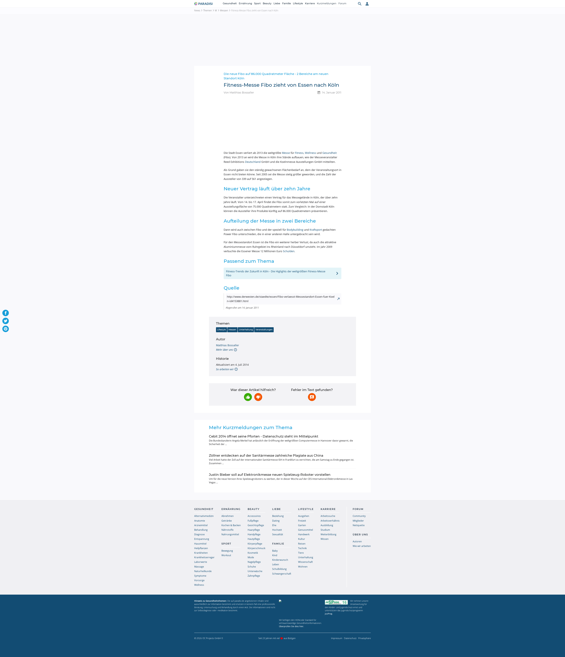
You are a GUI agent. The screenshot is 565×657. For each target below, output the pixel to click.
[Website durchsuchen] (359, 3)
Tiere (301, 552)
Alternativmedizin (204, 516)
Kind (274, 555)
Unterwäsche (255, 571)
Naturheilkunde (203, 571)
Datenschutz (350, 638)
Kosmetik (253, 552)
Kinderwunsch (280, 559)
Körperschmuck (256, 548)
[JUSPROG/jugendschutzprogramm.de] (336, 602)
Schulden (288, 251)
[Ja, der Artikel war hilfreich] (248, 397)
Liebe (277, 3)
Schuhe (252, 566)
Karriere (310, 3)
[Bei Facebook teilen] (5, 313)
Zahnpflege (254, 575)
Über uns (360, 534)
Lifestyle (298, 3)
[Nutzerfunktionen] (367, 3)
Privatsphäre (364, 638)
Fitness (299, 153)
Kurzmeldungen (326, 3)
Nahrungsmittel (230, 534)
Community (359, 516)
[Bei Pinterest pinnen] (5, 329)
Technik (302, 548)
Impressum (336, 638)
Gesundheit (230, 3)
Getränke (226, 520)
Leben (275, 564)
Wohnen (303, 566)
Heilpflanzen (201, 548)
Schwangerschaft (281, 573)
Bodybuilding (295, 229)
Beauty (267, 3)
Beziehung (278, 516)
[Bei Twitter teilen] (5, 321)
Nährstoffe (227, 529)
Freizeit (302, 520)
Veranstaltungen (264, 329)
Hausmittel (200, 543)
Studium (325, 529)
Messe (286, 153)
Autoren (357, 541)
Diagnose (199, 534)
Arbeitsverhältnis (330, 520)
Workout (226, 555)
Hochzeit (277, 529)
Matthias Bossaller (227, 345)
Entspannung (201, 539)
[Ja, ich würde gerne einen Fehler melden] (312, 397)
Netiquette (359, 525)
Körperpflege (255, 543)
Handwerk (303, 534)
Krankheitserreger (204, 557)
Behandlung (201, 529)
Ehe (274, 525)
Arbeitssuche (328, 516)
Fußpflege (253, 520)
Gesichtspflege (256, 525)
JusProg (328, 613)
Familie (286, 3)
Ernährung (245, 3)
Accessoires (254, 516)
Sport (257, 3)
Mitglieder (358, 520)
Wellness (310, 153)
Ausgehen (303, 516)
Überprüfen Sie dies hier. (291, 626)
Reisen (301, 543)
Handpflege (254, 534)
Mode (251, 557)
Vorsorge (199, 580)
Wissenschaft (305, 562)
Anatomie (199, 520)
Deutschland (253, 162)
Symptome (200, 575)
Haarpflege (254, 529)
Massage (199, 566)
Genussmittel (305, 529)
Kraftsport (316, 229)
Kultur (301, 539)
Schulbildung (279, 569)
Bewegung (227, 550)
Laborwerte (200, 562)
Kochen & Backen (231, 525)
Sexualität (277, 534)
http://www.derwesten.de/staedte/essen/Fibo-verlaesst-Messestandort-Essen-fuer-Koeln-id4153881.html (281, 299)
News (197, 10)
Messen (224, 10)
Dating (276, 520)
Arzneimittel (201, 525)
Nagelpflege (254, 562)
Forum (342, 3)
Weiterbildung (328, 534)
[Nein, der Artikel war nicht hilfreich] (258, 397)
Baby (275, 550)
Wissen (325, 539)
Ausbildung (327, 525)
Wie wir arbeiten (362, 546)
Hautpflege (254, 539)
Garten (302, 525)
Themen (207, 10)
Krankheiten (201, 552)
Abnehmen (227, 516)
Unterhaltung (246, 329)
